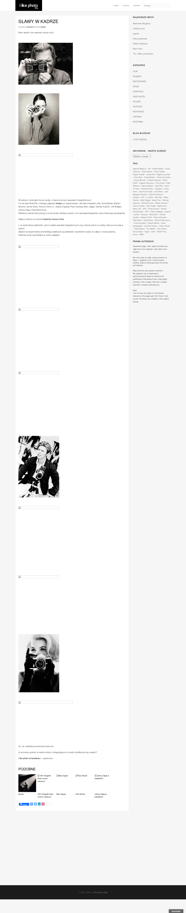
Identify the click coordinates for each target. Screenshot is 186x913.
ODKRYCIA (138, 91)
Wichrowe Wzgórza (141, 23)
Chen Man (138, 177)
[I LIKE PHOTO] (28, 3)
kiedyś (59, 203)
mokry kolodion (139, 206)
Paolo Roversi (153, 208)
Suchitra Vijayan (150, 226)
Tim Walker (151, 228)
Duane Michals (140, 180)
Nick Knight (151, 206)
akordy (21, 794)
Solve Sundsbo (140, 223)
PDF (147, 211)
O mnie (115, 5)
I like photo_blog (100, 892)
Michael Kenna (147, 203)
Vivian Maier (138, 231)
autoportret (150, 174)
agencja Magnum (139, 168)
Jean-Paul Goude (145, 191)
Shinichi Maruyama (162, 220)
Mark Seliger (145, 200)
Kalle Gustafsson (156, 194)
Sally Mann (137, 220)
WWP (141, 234)
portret (136, 214)
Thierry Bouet (164, 226)
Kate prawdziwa (140, 38)
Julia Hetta (158, 191)
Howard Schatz (147, 188)
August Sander (139, 174)
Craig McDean (149, 177)
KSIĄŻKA (137, 76)
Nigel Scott (162, 206)
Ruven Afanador (160, 217)
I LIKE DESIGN (140, 139)
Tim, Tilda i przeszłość (143, 53)
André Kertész (158, 168)
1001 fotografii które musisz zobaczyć (45, 795)
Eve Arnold (160, 183)
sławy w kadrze (38, 21)
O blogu (125, 5)
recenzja (144, 214)
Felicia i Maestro (140, 43)
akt (149, 168)
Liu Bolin (149, 197)
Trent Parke (161, 228)
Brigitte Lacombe (163, 174)
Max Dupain (61, 794)
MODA (136, 86)
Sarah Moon (148, 220)
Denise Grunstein (163, 177)
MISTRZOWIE (139, 81)
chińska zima (139, 28)
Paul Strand (80, 794)
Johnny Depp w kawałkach (101, 795)
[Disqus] (72, 851)
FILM (135, 71)
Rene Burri (153, 214)
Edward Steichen (154, 180)
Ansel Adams (147, 171)
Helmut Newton (147, 185)
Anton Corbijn (159, 171)
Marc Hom (137, 48)
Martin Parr (156, 200)
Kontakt (136, 5)
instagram (158, 188)
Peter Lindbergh (156, 211)
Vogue (146, 231)
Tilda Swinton (139, 228)
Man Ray (158, 197)
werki (153, 231)
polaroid (167, 211)
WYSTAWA (138, 121)
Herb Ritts (159, 185)
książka (136, 197)
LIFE (143, 197)
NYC (145, 208)
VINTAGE (137, 116)
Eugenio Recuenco (146, 183)
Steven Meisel (153, 223)
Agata (43, 27)
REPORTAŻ (138, 111)
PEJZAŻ (137, 101)
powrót (136, 33)
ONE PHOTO (139, 96)
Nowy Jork (137, 208)
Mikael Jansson (161, 203)
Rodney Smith (146, 217)
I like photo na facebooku (29, 758)
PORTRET (138, 106)
